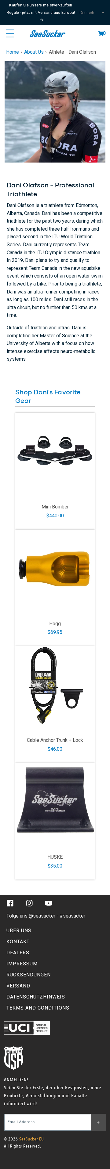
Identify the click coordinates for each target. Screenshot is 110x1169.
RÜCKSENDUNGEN (28, 975)
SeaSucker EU (31, 1139)
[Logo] (47, 33)
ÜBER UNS (18, 930)
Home (12, 52)
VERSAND (18, 986)
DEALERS (17, 953)
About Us (34, 52)
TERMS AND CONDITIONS (37, 1008)
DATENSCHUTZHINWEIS (35, 997)
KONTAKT (18, 942)
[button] (100, 33)
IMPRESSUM (22, 964)
